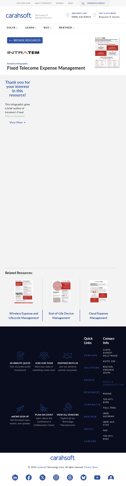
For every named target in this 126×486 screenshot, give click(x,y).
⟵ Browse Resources (25, 40)
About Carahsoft (43, 3)
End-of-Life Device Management (61, 315)
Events (89, 379)
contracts (92, 404)
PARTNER (65, 27)
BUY (47, 27)
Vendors (90, 355)
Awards (60, 3)
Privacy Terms (91, 467)
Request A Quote (109, 16)
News (70, 3)
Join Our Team (24, 3)
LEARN (30, 27)
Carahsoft (41, 467)
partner (90, 416)
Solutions (92, 367)
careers (90, 441)
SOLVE (11, 27)
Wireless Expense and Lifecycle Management (24, 315)
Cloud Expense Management (98, 315)
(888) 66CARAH (81, 16)
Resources (92, 392)
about (89, 428)
